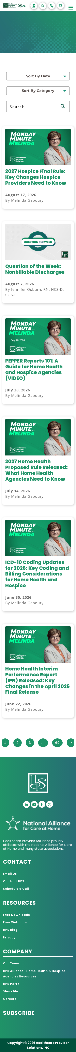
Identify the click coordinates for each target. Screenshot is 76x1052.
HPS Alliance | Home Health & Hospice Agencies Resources (34, 973)
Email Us (10, 874)
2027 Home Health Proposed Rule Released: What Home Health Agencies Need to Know (36, 470)
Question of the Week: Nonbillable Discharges (35, 269)
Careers (9, 999)
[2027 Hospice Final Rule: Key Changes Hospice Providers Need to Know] (38, 164)
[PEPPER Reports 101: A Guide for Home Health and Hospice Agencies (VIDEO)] (38, 354)
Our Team (11, 963)
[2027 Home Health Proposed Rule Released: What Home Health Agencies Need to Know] (38, 454)
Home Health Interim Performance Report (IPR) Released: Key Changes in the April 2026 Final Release (37, 680)
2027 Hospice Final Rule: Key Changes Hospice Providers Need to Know (35, 177)
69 (57, 743)
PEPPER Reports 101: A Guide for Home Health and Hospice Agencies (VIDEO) (34, 369)
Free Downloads (16, 915)
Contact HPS (13, 881)
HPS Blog (10, 930)
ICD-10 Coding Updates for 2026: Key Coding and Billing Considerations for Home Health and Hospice (37, 574)
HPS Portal (12, 984)
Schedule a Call (16, 889)
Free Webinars (15, 922)
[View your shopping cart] (60, 5)
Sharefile (10, 991)
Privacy (9, 937)
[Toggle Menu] (70, 7)
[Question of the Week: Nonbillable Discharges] (38, 259)
